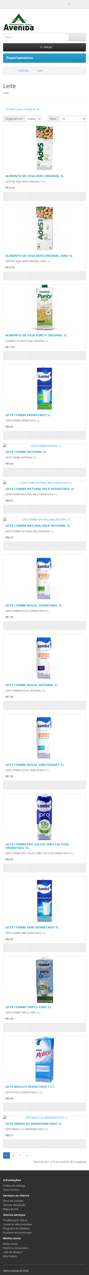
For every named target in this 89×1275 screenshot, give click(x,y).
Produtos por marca (15, 1220)
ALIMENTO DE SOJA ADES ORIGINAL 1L (34, 176)
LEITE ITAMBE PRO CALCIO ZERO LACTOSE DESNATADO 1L (37, 846)
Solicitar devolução (14, 1205)
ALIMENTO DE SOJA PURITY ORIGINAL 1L (36, 335)
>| (27, 1155)
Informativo (10, 1256)
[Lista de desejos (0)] (73, 4)
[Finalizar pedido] (83, 4)
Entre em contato (13, 1201)
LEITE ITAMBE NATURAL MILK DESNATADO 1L (39, 489)
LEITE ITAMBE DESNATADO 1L (28, 415)
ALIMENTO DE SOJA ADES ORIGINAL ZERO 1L (39, 255)
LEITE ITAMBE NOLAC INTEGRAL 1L (31, 685)
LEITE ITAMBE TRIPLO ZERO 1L (28, 1007)
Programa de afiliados (16, 1228)
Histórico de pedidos (15, 1248)
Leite (40, 70)
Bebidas (24, 70)
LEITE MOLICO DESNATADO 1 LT (29, 1086)
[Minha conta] (67, 4)
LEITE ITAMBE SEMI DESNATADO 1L (32, 927)
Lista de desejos (12, 1252)
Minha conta (10, 1244)
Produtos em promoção (17, 1232)
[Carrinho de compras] (78, 4)
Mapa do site (10, 1209)
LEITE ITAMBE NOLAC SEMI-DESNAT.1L (34, 764)
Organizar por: (14, 118)
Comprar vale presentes (17, 1224)
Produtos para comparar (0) (22, 109)
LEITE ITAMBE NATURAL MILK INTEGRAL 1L (37, 525)
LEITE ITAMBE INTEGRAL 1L (25, 452)
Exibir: (53, 118)
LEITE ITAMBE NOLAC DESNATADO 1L (33, 605)
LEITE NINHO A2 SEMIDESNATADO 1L (33, 1123)
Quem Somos (11, 1190)
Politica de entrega (14, 1185)
